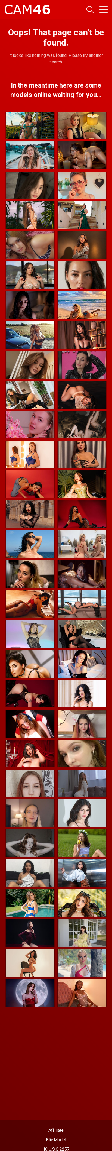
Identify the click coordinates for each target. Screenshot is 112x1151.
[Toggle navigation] (103, 9)
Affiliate (55, 1130)
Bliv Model (56, 1139)
